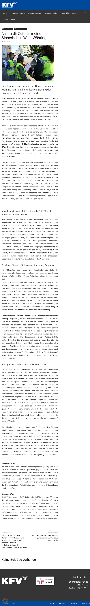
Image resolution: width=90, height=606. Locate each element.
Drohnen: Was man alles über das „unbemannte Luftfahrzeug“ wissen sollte (45, 537)
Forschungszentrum (34, 13)
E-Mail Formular (82, 585)
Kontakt (13, 19)
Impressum (73, 603)
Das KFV (5, 13)
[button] (85, 13)
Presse (22, 13)
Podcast (5, 19)
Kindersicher (65, 13)
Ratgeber (15, 13)
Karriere (74, 13)
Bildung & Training (51, 13)
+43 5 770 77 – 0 (82, 588)
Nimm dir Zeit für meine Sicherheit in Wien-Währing (24, 35)
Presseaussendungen (21, 29)
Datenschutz (62, 603)
